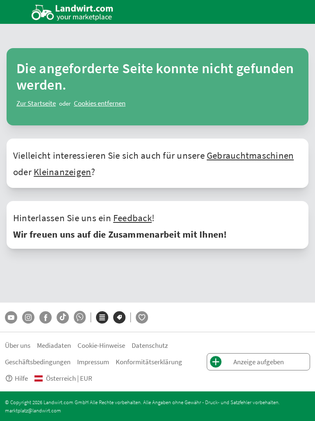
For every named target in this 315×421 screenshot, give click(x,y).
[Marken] (119, 317)
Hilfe (21, 378)
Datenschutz (150, 345)
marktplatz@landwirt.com (33, 410)
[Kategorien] (102, 317)
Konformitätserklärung (149, 361)
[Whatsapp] (79, 317)
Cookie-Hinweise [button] (101, 345)
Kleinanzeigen (62, 171)
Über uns (17, 345)
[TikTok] (63, 317)
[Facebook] (45, 317)
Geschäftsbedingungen (38, 361)
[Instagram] (28, 317)
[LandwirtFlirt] (142, 317)
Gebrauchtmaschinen (250, 155)
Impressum (93, 361)
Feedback (132, 217)
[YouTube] (11, 317)
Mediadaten (54, 345)
